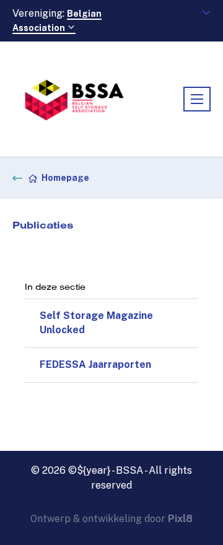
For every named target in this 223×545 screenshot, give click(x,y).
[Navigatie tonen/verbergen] (197, 99)
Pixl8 (180, 519)
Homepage (65, 178)
